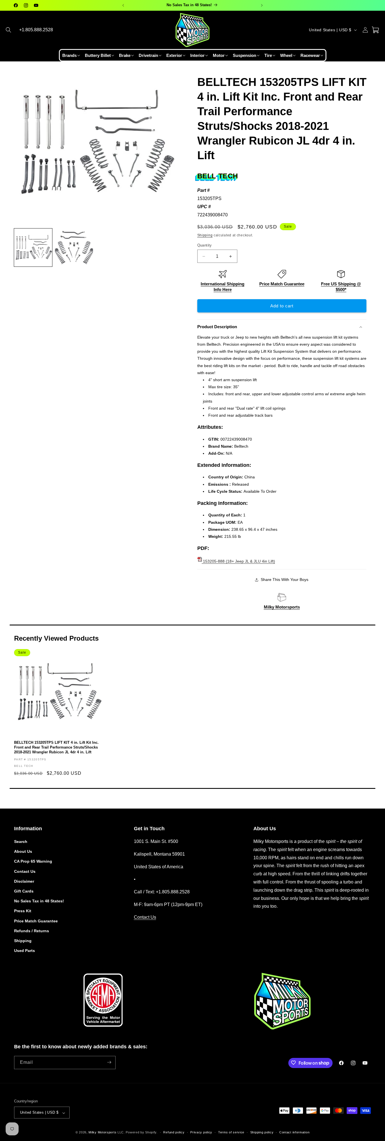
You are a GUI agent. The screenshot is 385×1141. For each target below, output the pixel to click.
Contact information (294, 1132)
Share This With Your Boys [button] (284, 579)
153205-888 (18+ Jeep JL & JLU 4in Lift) (238, 561)
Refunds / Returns (31, 931)
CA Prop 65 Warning (33, 861)
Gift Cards (24, 891)
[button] (8, 30)
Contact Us (25, 871)
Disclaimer (24, 881)
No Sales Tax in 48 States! (39, 901)
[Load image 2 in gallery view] (74, 247)
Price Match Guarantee (281, 283)
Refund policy (173, 1132)
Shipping (205, 235)
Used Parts (24, 951)
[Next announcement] (262, 5)
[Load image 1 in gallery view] (33, 247)
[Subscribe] (109, 1062)
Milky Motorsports (282, 607)
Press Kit (22, 911)
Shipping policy (262, 1132)
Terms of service (231, 1132)
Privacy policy (201, 1132)
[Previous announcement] (123, 5)
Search (20, 841)
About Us (23, 851)
